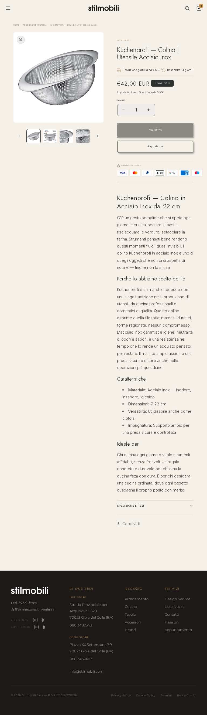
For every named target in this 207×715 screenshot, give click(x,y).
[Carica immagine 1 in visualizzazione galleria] (33, 136)
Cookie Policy (145, 695)
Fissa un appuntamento (178, 626)
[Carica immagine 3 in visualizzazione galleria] (66, 136)
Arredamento (137, 599)
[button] (155, 506)
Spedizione (146, 92)
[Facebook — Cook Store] (44, 627)
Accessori (133, 622)
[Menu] (8, 8)
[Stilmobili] (36, 590)
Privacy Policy (121, 695)
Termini (166, 695)
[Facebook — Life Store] (42, 620)
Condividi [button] (131, 523)
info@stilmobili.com (87, 671)
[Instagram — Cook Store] (36, 627)
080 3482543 (81, 625)
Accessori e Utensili (34, 25)
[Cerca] (187, 8)
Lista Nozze (175, 606)
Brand (130, 630)
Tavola (130, 614)
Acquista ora (155, 146)
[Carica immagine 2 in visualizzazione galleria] (50, 136)
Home (16, 25)
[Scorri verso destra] (98, 136)
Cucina (131, 606)
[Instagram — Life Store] (35, 620)
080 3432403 (81, 659)
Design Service (177, 599)
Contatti (172, 614)
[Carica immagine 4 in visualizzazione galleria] (83, 136)
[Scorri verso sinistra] (19, 136)
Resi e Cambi (186, 695)
